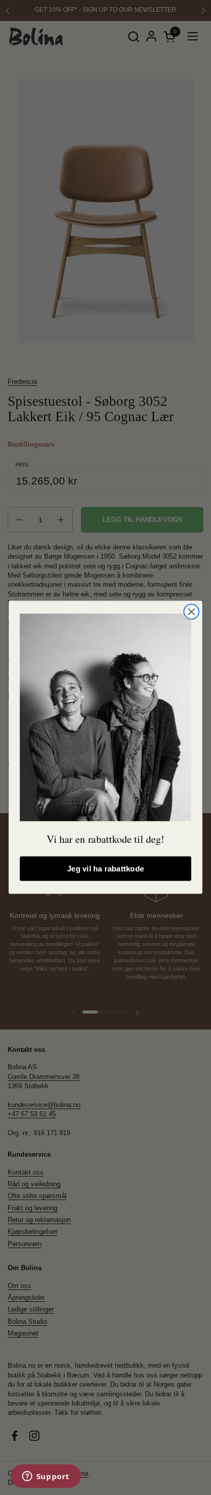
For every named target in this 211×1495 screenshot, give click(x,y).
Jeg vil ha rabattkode (105, 869)
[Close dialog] (191, 611)
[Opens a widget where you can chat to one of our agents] (45, 1477)
